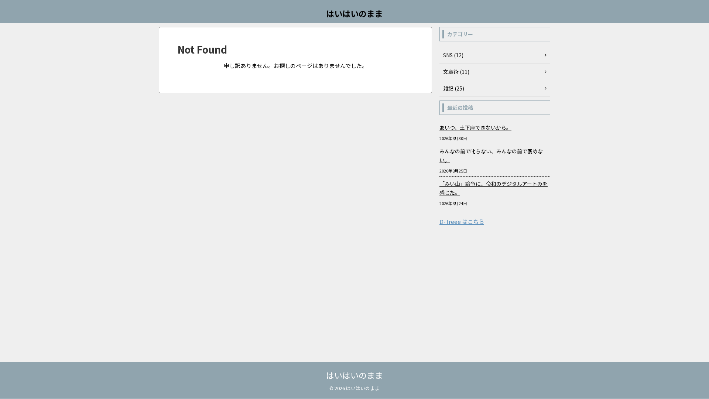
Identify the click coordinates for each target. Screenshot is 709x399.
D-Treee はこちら (461, 221)
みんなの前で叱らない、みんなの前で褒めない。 (491, 155)
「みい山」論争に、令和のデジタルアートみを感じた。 (493, 188)
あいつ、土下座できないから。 (475, 127)
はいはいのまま (354, 13)
